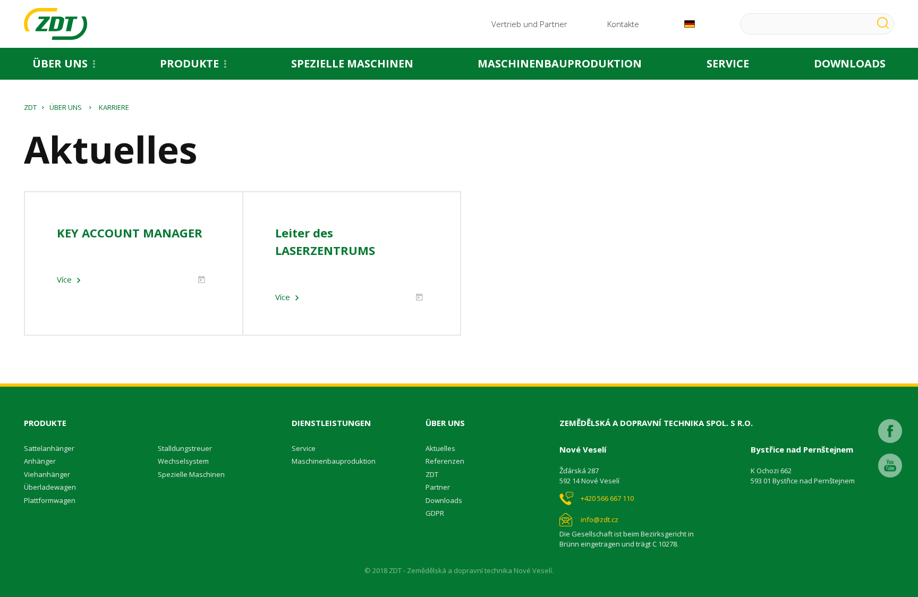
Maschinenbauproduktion (560, 63)
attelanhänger (51, 448)
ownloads (446, 500)
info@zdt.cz (599, 519)
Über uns (60, 63)
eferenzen (447, 461)
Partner (438, 487)
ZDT (30, 107)
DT (434, 474)
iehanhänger (49, 474)
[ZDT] (55, 24)
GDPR (435, 513)
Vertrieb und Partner (529, 24)
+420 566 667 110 (607, 498)
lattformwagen (51, 500)
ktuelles (442, 448)
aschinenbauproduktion (337, 461)
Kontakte (623, 24)
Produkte (189, 63)
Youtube (890, 465)
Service (728, 63)
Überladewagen (50, 487)
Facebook (890, 431)
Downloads (850, 63)
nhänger (42, 461)
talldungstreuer (187, 448)
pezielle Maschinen (193, 474)
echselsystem (186, 461)
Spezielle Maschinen (352, 63)
